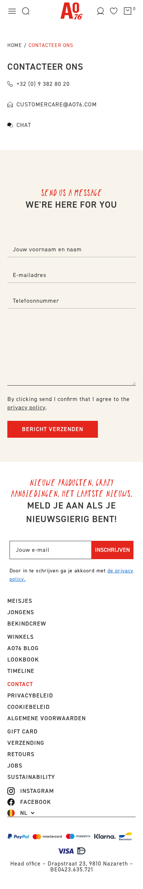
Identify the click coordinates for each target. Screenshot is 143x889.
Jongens (20, 612)
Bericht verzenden (52, 429)
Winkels (20, 637)
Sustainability (31, 777)
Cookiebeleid (28, 707)
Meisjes (19, 601)
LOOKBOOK (23, 659)
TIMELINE (20, 671)
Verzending (25, 743)
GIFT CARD (22, 731)
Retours (20, 754)
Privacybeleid (30, 695)
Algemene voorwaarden (46, 718)
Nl (23, 813)
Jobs (14, 765)
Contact (20, 684)
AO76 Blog (23, 648)
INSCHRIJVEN (112, 550)
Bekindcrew (26, 623)
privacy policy (26, 407)
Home (14, 45)
